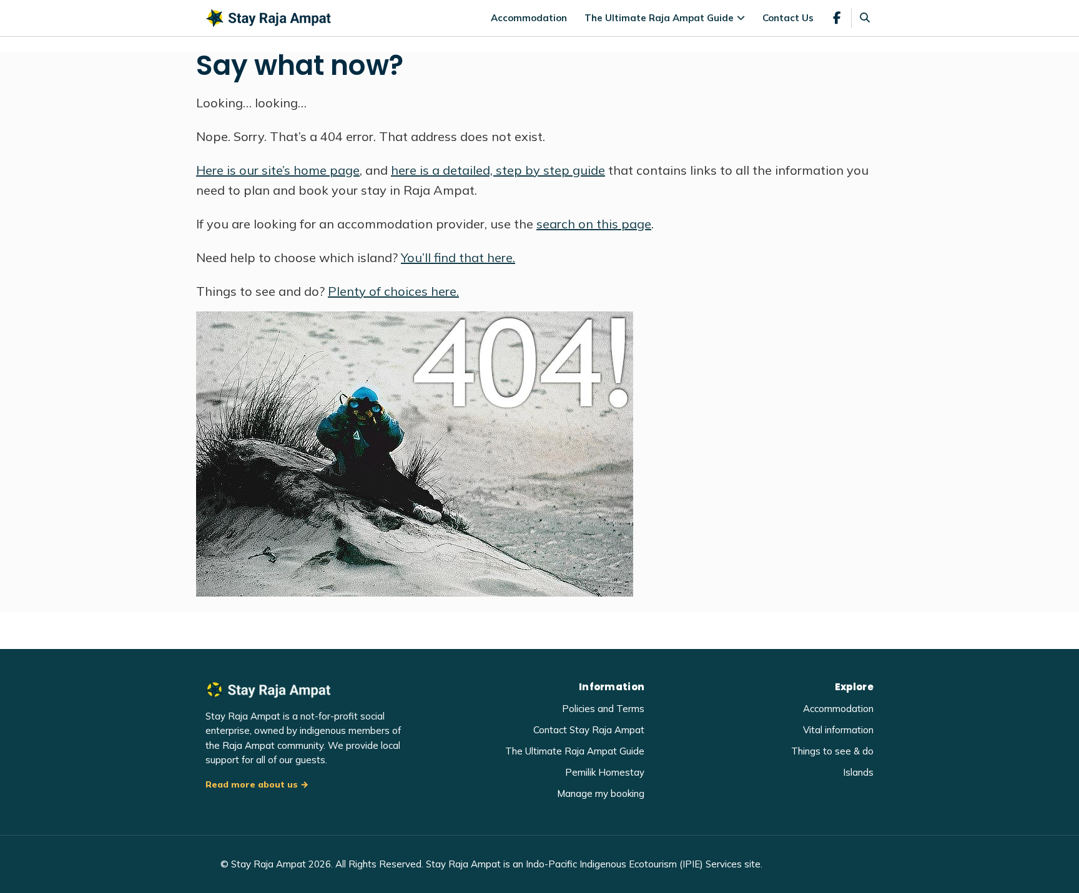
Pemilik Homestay (604, 772)
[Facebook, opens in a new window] (837, 18)
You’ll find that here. (458, 257)
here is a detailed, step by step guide (498, 170)
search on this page (593, 224)
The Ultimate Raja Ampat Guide (659, 18)
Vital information (838, 730)
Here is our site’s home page (278, 170)
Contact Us (788, 18)
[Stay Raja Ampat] (268, 17)
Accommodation (529, 18)
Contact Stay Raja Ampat (588, 730)
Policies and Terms (603, 709)
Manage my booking (600, 793)
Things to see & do (832, 751)
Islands (858, 772)
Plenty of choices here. (393, 291)
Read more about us (251, 784)
